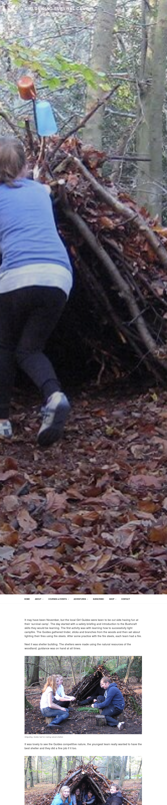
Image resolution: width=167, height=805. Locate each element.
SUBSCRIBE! (98, 599)
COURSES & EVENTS (57, 599)
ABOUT (38, 599)
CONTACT (125, 599)
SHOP (111, 599)
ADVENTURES (80, 599)
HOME (27, 599)
